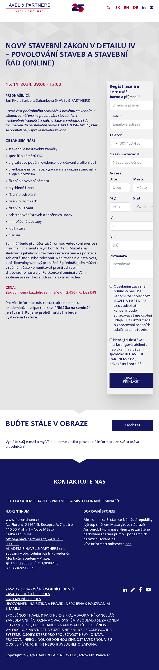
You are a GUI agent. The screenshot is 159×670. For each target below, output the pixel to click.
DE (135, 8)
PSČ (113, 199)
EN (126, 8)
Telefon (116, 135)
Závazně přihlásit (131, 379)
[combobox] (114, 143)
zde (144, 330)
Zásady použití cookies (28, 594)
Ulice (113, 179)
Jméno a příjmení (123, 97)
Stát (136, 198)
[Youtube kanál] (150, 589)
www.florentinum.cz (22, 520)
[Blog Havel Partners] (134, 589)
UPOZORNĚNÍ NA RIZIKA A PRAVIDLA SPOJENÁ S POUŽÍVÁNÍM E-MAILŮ (58, 606)
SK (117, 8)
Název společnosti (125, 154)
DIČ (113, 237)
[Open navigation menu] (79, 18)
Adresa (116, 173)
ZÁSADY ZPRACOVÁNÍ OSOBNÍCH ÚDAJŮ (40, 589)
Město (138, 179)
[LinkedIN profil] (144, 7)
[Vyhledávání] (108, 7)
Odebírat (132, 425)
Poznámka (118, 256)
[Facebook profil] (142, 589)
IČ (111, 218)
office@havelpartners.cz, (27, 539)
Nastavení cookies (23, 599)
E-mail (114, 116)
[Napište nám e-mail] (151, 7)
